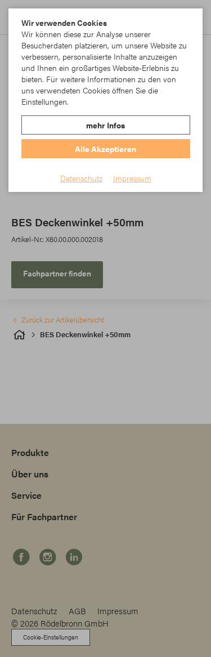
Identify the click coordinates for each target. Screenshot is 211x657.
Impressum (132, 178)
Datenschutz (81, 178)
